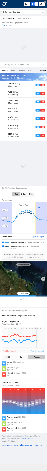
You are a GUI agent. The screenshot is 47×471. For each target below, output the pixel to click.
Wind (13, 70)
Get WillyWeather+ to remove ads (16, 64)
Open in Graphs (38, 259)
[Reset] (38, 12)
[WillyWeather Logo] (6, 4)
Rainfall (22, 70)
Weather (5, 70)
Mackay (20, 78)
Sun (29, 70)
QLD (13, 78)
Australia (5, 78)
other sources (27, 461)
